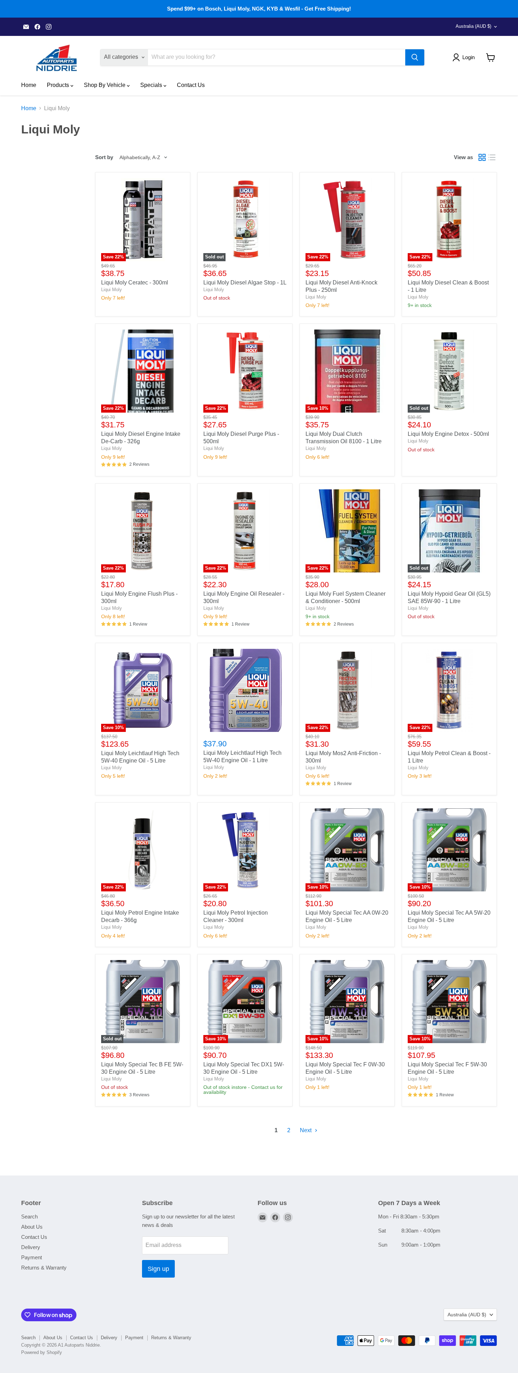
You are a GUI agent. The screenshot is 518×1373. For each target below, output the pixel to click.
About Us (32, 1227)
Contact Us (191, 85)
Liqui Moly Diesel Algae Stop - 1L (244, 283)
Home (28, 85)
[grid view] (482, 157)
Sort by (104, 157)
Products (58, 85)
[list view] (492, 157)
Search (29, 1217)
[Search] (414, 57)
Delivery (30, 1247)
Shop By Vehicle (105, 85)
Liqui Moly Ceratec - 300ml (134, 283)
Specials (152, 85)
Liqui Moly (111, 289)
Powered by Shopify (41, 1352)
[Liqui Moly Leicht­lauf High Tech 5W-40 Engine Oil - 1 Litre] (244, 690)
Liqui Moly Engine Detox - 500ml (448, 434)
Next (306, 1130)
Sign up (158, 1268)
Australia (473, 26)
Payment (31, 1257)
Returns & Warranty (44, 1268)
